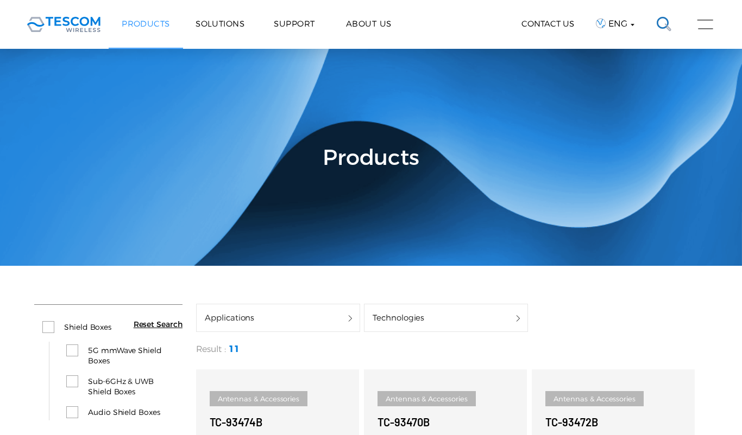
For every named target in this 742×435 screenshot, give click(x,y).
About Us (369, 23)
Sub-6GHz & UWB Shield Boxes (121, 386)
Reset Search (158, 324)
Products (146, 23)
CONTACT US (547, 23)
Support (294, 23)
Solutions (220, 23)
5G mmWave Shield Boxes (125, 356)
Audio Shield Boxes (124, 412)
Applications (229, 317)
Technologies (398, 317)
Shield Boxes (87, 327)
